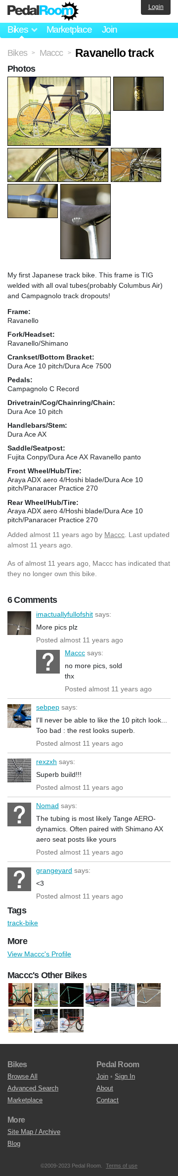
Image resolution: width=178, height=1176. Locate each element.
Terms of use (121, 1166)
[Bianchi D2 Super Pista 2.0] (20, 995)
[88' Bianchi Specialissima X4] (72, 995)
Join (109, 29)
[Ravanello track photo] (60, 82)
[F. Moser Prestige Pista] (20, 1021)
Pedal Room (43, 11)
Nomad (19, 814)
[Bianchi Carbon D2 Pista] (97, 995)
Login (156, 6)
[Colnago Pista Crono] (149, 995)
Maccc (114, 535)
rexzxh (19, 770)
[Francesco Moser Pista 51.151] (46, 1021)
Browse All (22, 1076)
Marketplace (69, 29)
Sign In (125, 1076)
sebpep (19, 716)
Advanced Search (32, 1088)
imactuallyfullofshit (19, 623)
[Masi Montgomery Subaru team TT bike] (72, 1021)
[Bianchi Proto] (46, 995)
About (104, 1088)
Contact (107, 1100)
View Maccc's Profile (39, 954)
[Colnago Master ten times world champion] (123, 995)
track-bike (22, 923)
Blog (13, 1143)
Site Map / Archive (33, 1131)
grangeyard (19, 879)
